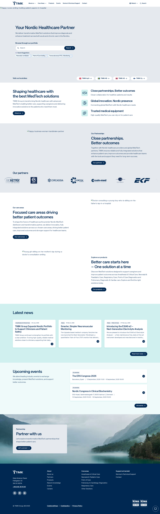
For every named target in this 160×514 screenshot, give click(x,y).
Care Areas (41, 3)
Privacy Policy (77, 506)
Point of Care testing (39, 55)
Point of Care (86, 480)
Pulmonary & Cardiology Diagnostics (94, 483)
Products (51, 3)
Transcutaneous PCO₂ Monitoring (59, 55)
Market (133, 3)
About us (31, 3)
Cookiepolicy (65, 506)
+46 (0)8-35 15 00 (19, 487)
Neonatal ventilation (22, 55)
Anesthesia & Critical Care (90, 474)
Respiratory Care (87, 486)
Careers (50, 489)
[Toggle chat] (156, 509)
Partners (50, 477)
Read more (52, 344)
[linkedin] (20, 493)
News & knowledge (54, 483)
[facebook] (15, 493)
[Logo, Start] (18, 3)
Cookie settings (52, 506)
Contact (84, 3)
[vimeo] (25, 493)
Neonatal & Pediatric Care (90, 477)
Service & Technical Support (71, 3)
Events (58, 3)
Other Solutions (86, 489)
